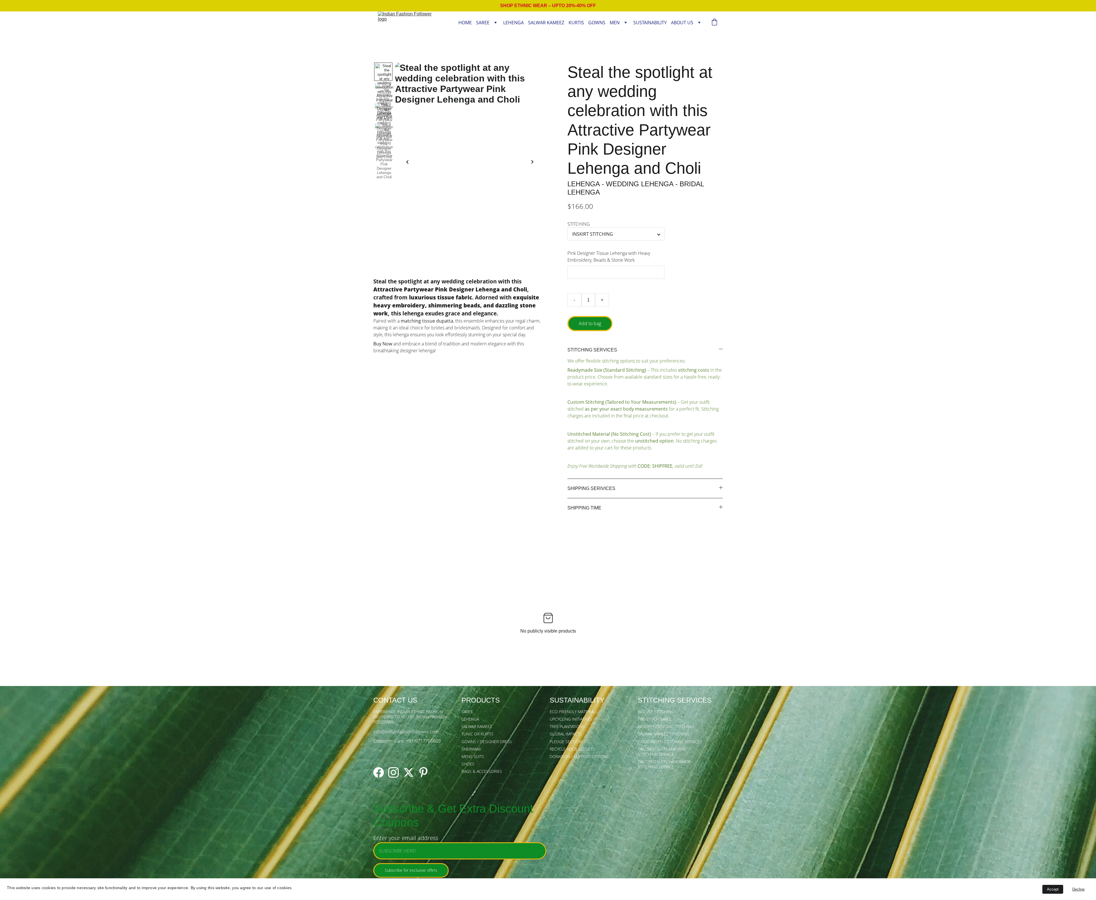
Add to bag (590, 323)
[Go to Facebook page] (378, 772)
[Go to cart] (714, 22)
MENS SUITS (473, 756)
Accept (1053, 889)
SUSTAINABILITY (650, 23)
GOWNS (596, 23)
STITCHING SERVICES (675, 700)
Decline (1078, 889)
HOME (465, 23)
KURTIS (576, 23)
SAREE (482, 23)
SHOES (468, 764)
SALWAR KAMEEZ (546, 23)
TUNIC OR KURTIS (477, 734)
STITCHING (578, 224)
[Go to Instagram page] (393, 772)
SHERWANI (471, 749)
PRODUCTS (481, 700)
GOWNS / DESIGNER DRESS (487, 741)
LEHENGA (513, 23)
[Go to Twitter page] (408, 772)
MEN (615, 23)
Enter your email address (405, 838)
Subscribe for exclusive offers (411, 870)
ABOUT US (682, 23)
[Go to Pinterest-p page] (423, 772)
